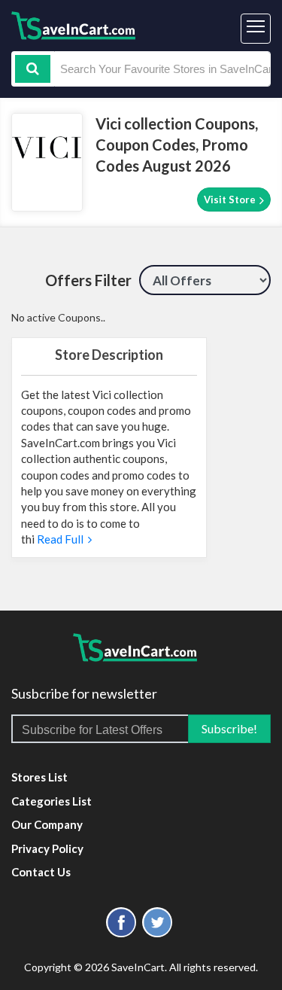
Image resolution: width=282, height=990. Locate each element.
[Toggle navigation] (256, 29)
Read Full (61, 539)
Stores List (39, 777)
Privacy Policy (47, 848)
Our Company (47, 824)
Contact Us (41, 872)
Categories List (51, 801)
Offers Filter (88, 280)
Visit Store (231, 199)
